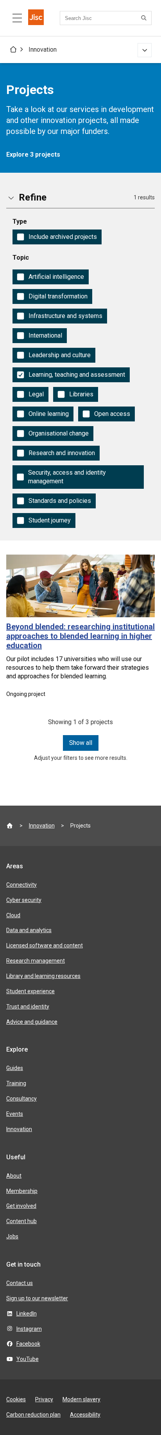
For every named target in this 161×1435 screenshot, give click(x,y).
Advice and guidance (31, 1022)
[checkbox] (57, 237)
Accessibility (85, 1415)
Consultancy (21, 1098)
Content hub (21, 1221)
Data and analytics (29, 930)
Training (16, 1083)
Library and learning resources (43, 976)
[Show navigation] (145, 50)
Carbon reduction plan (33, 1415)
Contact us (19, 1283)
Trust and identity (27, 1006)
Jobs (12, 1236)
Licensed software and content (44, 945)
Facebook (28, 1344)
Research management (35, 961)
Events (14, 1114)
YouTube (27, 1359)
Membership (22, 1191)
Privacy (44, 1399)
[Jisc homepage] (36, 18)
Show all (80, 742)
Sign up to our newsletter (37, 1298)
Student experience (30, 991)
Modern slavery (81, 1399)
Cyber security (23, 900)
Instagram (29, 1329)
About (13, 1176)
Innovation (43, 49)
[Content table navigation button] (17, 18)
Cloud (13, 915)
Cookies (16, 1399)
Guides (14, 1068)
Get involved (21, 1206)
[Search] (145, 18)
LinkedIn (26, 1313)
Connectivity (21, 885)
